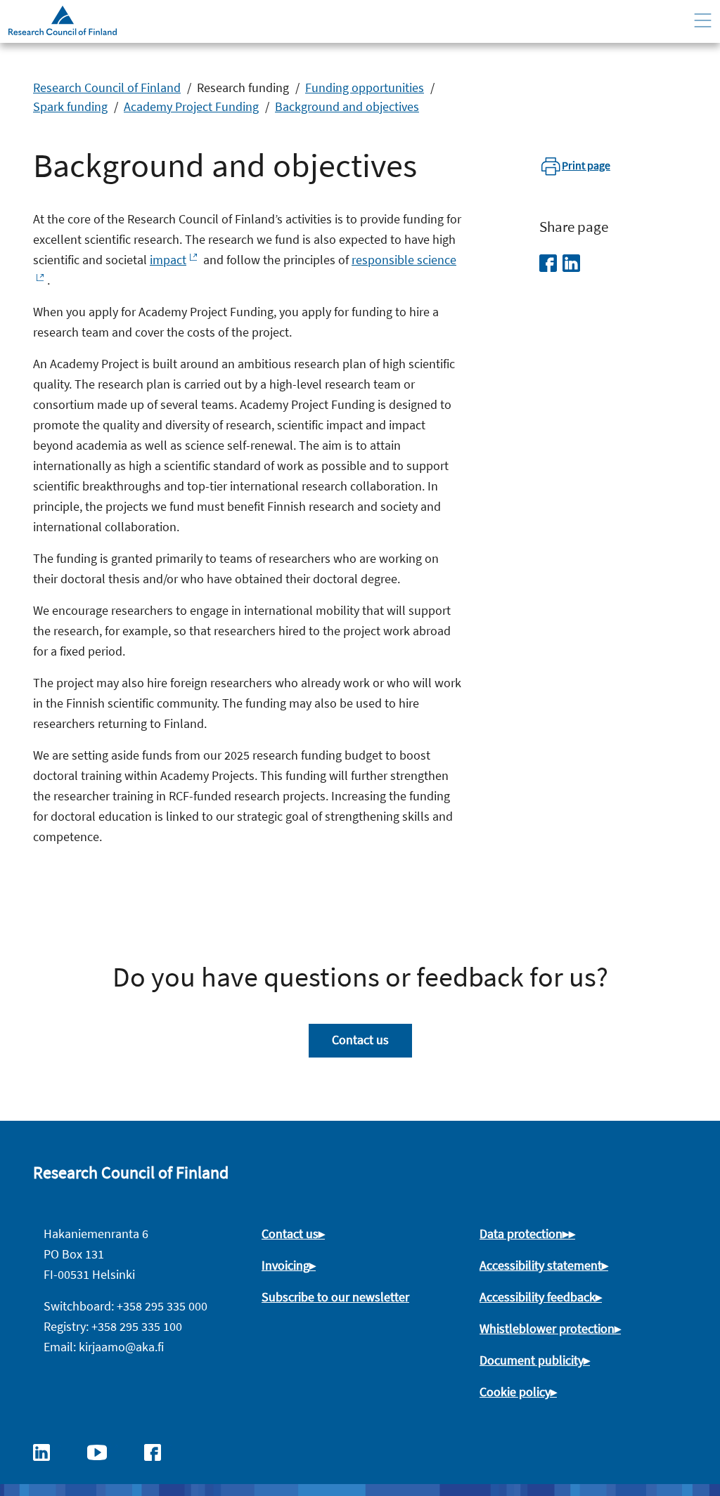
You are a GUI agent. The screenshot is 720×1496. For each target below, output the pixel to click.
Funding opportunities (364, 87)
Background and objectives (347, 106)
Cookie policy (515, 1392)
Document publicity (532, 1360)
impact (168, 260)
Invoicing (285, 1265)
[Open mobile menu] (703, 21)
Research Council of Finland (107, 87)
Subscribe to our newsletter (335, 1297)
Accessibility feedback (538, 1297)
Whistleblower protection (547, 1328)
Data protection (521, 1233)
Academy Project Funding (191, 106)
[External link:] (48, 1451)
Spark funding (70, 106)
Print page (586, 165)
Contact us (360, 1040)
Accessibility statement (541, 1265)
